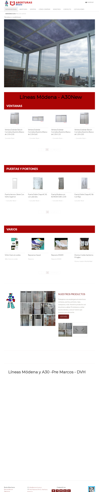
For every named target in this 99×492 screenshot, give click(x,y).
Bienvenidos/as (8, 489)
